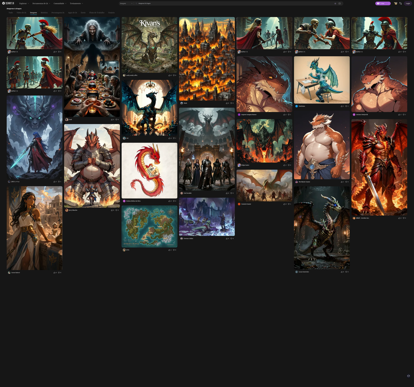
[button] (339, 3)
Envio (83, 13)
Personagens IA (58, 13)
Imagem (33, 13)
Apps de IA (72, 13)
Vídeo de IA (21, 13)
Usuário (111, 13)
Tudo (11, 13)
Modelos (44, 13)
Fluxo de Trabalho (96, 13)
